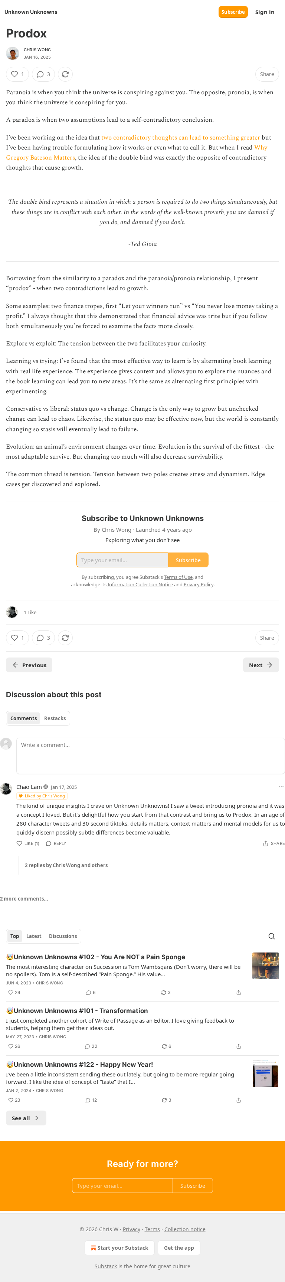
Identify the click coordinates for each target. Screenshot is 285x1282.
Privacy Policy (198, 584)
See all (21, 1118)
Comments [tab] (23, 718)
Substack (106, 1266)
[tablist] (38, 718)
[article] (142, 975)
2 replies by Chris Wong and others (66, 865)
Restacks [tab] (55, 718)
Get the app (179, 1247)
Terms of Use (178, 577)
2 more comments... (24, 898)
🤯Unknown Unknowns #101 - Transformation (77, 1010)
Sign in (265, 12)
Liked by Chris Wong (45, 796)
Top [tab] (14, 936)
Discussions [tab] (63, 936)
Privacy (131, 1229)
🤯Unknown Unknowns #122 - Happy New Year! (79, 1064)
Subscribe (233, 12)
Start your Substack (123, 1247)
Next (256, 665)
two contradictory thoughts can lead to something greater (180, 137)
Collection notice (185, 1229)
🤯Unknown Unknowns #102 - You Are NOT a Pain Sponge (95, 957)
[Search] (271, 936)
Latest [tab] (34, 936)
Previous (34, 665)
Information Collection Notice (140, 584)
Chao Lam (29, 786)
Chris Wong (37, 49)
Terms (152, 1229)
